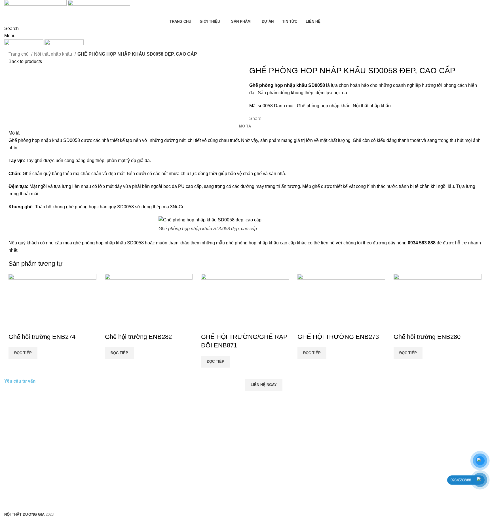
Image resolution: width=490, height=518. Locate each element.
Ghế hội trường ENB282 (138, 336)
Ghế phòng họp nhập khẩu (323, 105)
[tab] (245, 126)
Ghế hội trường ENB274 (42, 336)
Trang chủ (19, 54)
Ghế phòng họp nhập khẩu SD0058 (44, 140)
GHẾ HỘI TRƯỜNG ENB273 (338, 336)
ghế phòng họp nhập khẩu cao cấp (261, 242)
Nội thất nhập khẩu (53, 54)
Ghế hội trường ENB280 (427, 336)
